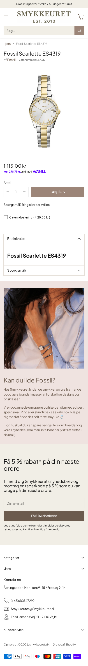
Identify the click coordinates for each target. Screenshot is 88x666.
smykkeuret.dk (39, 644)
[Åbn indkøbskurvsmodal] (80, 16)
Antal (7, 182)
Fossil (11, 60)
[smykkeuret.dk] (44, 17)
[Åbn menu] (6, 16)
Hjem (7, 43)
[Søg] (79, 30)
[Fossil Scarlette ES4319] (44, 111)
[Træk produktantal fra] (8, 192)
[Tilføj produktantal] (24, 192)
